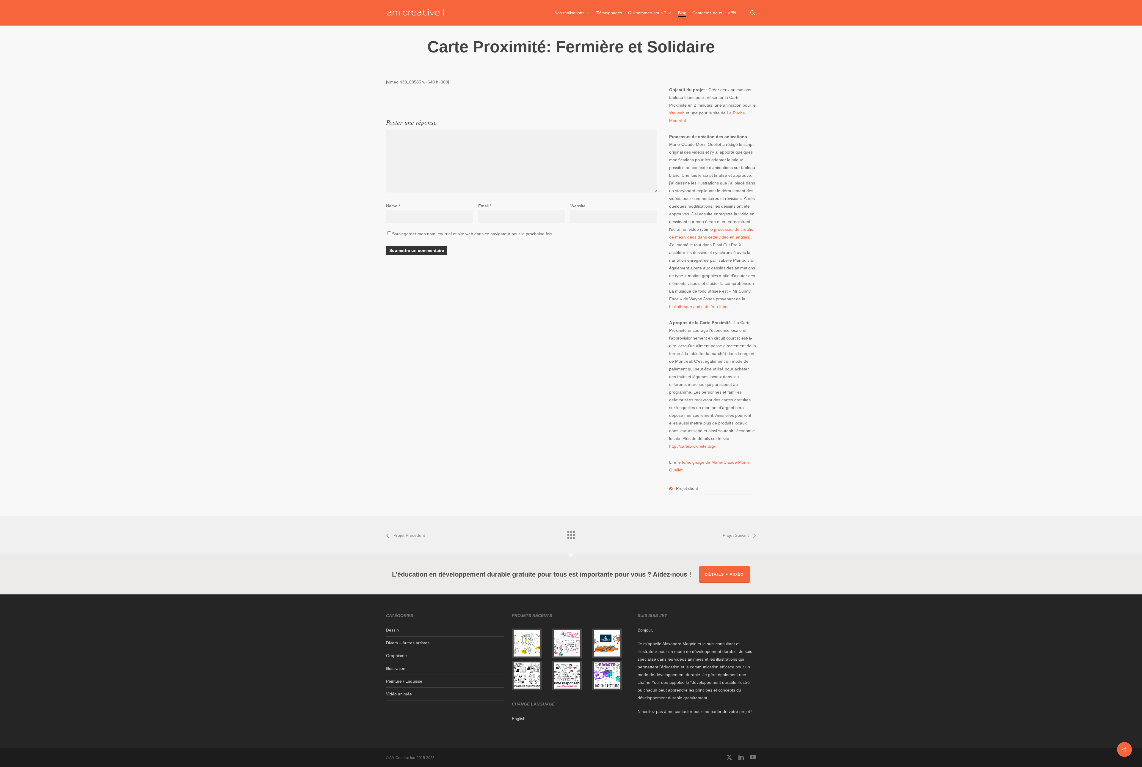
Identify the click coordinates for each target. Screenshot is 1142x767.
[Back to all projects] (571, 533)
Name (393, 205)
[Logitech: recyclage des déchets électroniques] (611, 675)
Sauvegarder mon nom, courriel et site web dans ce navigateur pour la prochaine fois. (472, 233)
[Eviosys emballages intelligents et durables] (531, 643)
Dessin (392, 630)
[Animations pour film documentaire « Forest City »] (531, 675)
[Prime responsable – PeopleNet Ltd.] (571, 675)
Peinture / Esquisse (404, 681)
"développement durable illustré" (720, 682)
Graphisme (396, 655)
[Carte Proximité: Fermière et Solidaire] (611, 643)
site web (677, 113)
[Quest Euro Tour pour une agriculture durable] (571, 643)
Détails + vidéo (724, 574)
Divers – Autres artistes (407, 642)
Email (484, 205)
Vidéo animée (399, 694)
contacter (683, 711)
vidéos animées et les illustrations (705, 659)
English (518, 718)
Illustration (395, 668)
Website (578, 205)
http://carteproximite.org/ (692, 446)
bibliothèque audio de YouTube (698, 306)
